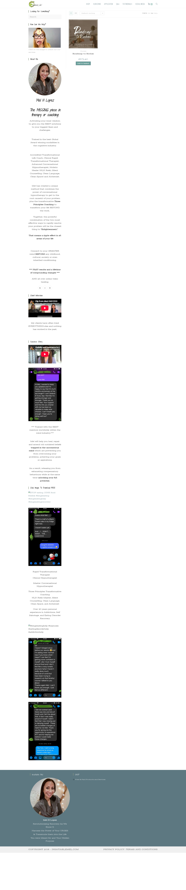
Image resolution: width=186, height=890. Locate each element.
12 (149, 13)
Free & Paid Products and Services (90, 779)
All (156, 13)
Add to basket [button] (83, 63)
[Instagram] (45, 288)
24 (152, 13)
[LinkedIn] (50, 288)
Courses (83, 51)
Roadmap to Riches (83, 54)
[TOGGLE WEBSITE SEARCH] (156, 4)
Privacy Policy (113, 849)
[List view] (76, 13)
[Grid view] (71, 13)
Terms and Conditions (142, 849)
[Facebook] (40, 288)
